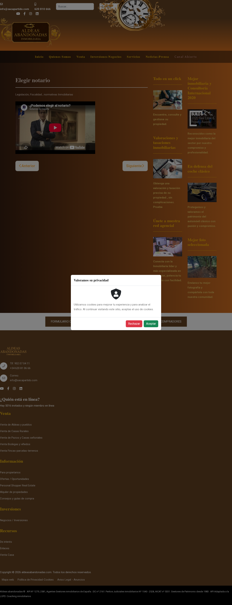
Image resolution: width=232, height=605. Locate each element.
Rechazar (134, 323)
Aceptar (151, 323)
